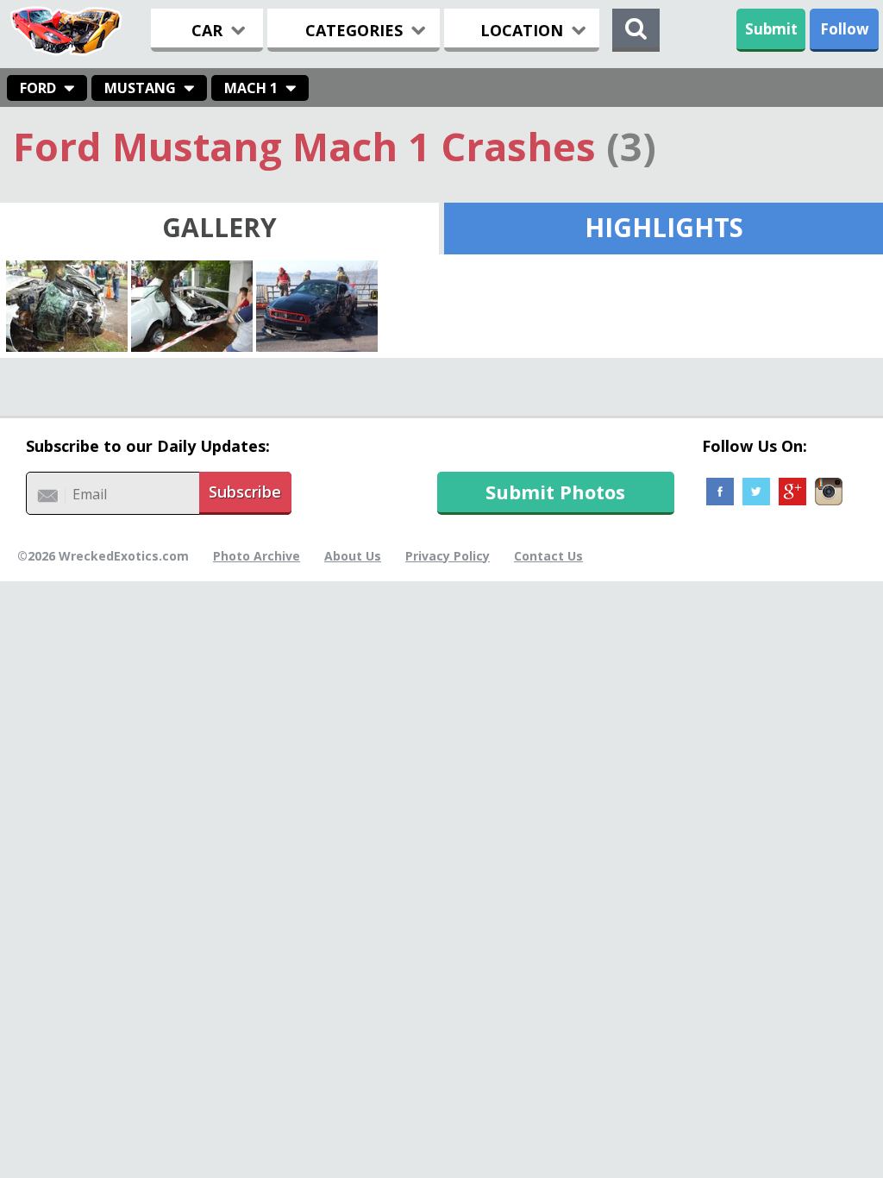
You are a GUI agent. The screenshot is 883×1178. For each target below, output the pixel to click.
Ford (38, 87)
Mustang (140, 87)
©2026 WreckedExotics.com (103, 556)
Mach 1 (251, 87)
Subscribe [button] (245, 491)
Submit (771, 29)
